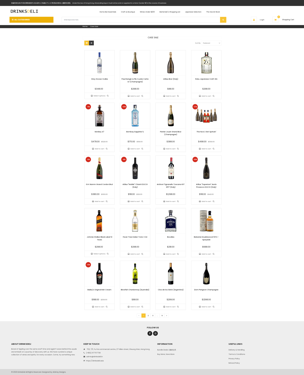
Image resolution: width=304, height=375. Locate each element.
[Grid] (86, 43)
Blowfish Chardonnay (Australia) (135, 289)
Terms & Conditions (237, 354)
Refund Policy (234, 363)
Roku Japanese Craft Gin (206, 79)
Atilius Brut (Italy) (170, 79)
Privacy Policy (234, 358)
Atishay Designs (59, 372)
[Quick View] (108, 96)
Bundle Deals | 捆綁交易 (166, 350)
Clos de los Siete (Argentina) (171, 289)
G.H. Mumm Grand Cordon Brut (99, 184)
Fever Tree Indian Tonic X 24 (135, 237)
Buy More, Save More (165, 354)
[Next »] (167, 315)
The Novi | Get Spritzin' (206, 131)
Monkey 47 (99, 131)
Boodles (170, 237)
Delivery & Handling (237, 350)
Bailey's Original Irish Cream (99, 289)
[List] (91, 43)
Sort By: (198, 43)
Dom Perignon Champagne (206, 289)
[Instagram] (155, 333)
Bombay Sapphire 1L (135, 131)
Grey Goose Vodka (99, 79)
